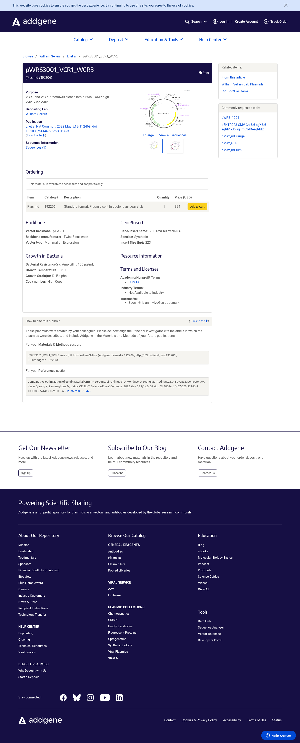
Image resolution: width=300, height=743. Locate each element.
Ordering (24, 639)
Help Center (210, 39)
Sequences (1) (36, 147)
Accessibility (232, 720)
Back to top (198, 321)
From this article (233, 77)
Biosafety (24, 576)
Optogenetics (117, 639)
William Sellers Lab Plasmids (242, 84)
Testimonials (27, 557)
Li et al (72, 56)
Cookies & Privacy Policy (199, 720)
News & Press (27, 602)
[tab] (154, 145)
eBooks (203, 551)
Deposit (116, 39)
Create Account (246, 22)
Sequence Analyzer (211, 627)
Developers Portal (210, 640)
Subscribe (117, 473)
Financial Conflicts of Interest (38, 570)
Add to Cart (197, 206)
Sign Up (26, 473)
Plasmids (114, 558)
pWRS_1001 (230, 118)
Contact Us (208, 473)
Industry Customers (31, 595)
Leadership (25, 551)
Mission (23, 545)
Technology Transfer (32, 614)
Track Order (279, 22)
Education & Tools (161, 39)
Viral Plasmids (118, 651)
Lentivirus (114, 595)
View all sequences (173, 135)
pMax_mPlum (232, 150)
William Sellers (50, 56)
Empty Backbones (120, 626)
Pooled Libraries (119, 570)
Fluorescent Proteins (122, 632)
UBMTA (134, 282)
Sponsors (24, 564)
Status (277, 720)
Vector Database (209, 634)
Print (205, 73)
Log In (224, 22)
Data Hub (204, 621)
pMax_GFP (229, 143)
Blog (201, 545)
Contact (170, 720)
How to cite (34, 135)
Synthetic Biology (120, 645)
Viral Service (27, 652)
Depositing (25, 633)
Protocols (204, 570)
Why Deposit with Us (32, 670)
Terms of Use (256, 720)
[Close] (284, 5)
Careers (23, 589)
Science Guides (208, 576)
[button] (196, 21)
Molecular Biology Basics (215, 557)
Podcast (203, 564)
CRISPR (113, 620)
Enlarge (148, 135)
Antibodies (115, 551)
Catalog (80, 39)
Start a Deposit (28, 677)
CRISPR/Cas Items (235, 91)
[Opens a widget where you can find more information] (278, 736)
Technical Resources (32, 646)
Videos (203, 583)
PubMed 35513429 (79, 391)
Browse (27, 56)
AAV (111, 589)
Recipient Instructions (33, 608)
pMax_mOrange (233, 136)
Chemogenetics (119, 613)
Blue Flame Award (30, 583)
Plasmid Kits (116, 564)
